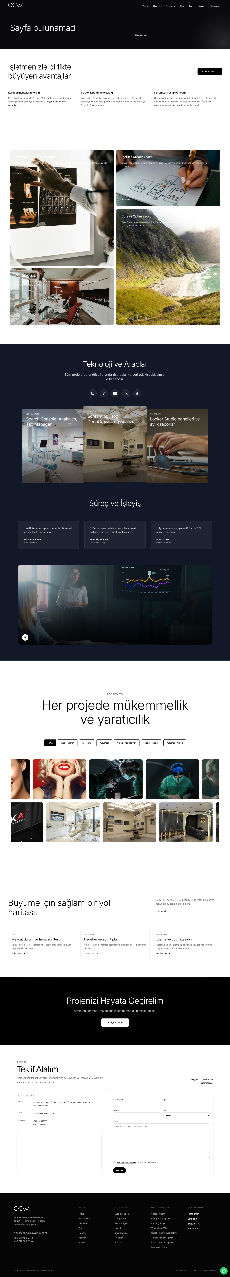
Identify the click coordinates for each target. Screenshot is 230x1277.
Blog (190, 6)
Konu (165, 1110)
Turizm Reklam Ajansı (162, 1237)
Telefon (116, 1110)
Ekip (182, 6)
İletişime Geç (208, 71)
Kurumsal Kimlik (175, 742)
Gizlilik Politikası (183, 1270)
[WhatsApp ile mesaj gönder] (224, 1271)
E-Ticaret (86, 742)
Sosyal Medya (151, 742)
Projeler (145, 6)
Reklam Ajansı (122, 1223)
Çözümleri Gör (141, 35)
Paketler (119, 1237)
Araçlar (118, 1242)
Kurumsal (104, 742)
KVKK (196, 1270)
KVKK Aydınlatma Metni (126, 1162)
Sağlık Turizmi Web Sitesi (164, 1233)
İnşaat (118, 1228)
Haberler (200, 6)
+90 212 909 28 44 (24, 1241)
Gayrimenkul (121, 1233)
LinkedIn (194, 1218)
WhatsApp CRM (159, 1228)
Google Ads (121, 1218)
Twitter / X (195, 1223)
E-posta (166, 1100)
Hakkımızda (85, 1218)
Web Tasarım (67, 742)
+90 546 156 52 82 (24, 1238)
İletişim (82, 1242)
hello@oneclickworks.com (30, 1232)
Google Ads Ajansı (160, 1218)
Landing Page (158, 1223)
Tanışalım (215, 6)
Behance (194, 1228)
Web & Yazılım (122, 1213)
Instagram (194, 1213)
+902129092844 (40, 1124)
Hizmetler (157, 6)
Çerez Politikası (209, 1270)
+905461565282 (206, 1083)
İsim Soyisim (118, 1100)
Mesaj (115, 1121)
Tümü (50, 742)
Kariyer (82, 1237)
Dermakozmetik (159, 1247)
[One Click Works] (15, 6)
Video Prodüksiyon (126, 742)
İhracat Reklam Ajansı (162, 1242)
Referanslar (171, 6)
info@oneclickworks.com (201, 1080)
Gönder (119, 1170)
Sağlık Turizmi (158, 1213)
